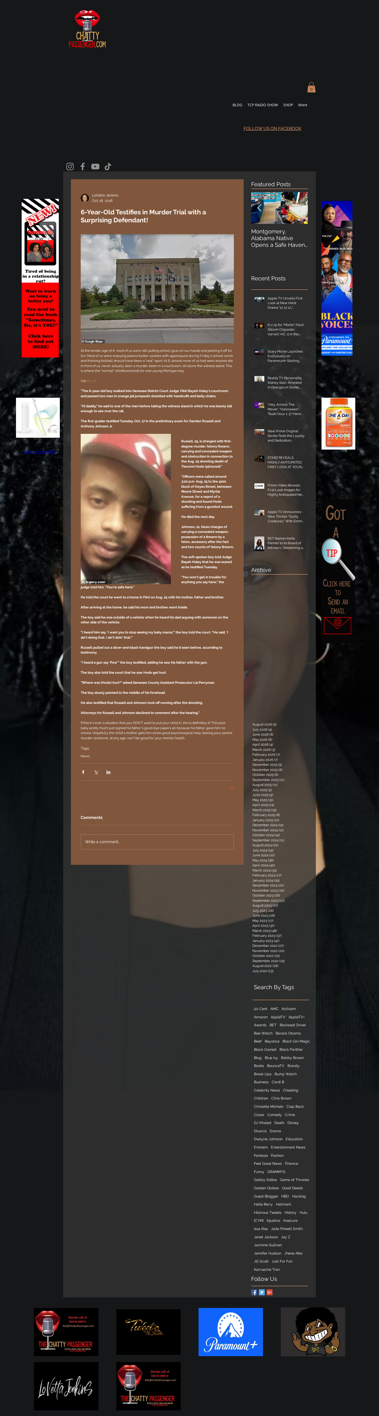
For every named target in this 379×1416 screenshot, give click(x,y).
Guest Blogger (266, 1196)
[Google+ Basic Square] (270, 1292)
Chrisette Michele (268, 1106)
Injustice (273, 1220)
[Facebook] (83, 166)
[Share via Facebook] (83, 772)
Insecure (290, 1220)
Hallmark (283, 1204)
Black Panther (291, 1049)
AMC (274, 1009)
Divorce (260, 1131)
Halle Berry (263, 1204)
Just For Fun (282, 1261)
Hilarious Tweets (268, 1212)
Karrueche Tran (267, 1269)
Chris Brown (281, 1098)
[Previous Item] (259, 208)
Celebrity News (267, 1090)
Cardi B (278, 1082)
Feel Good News (268, 1163)
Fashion (277, 1155)
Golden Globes (266, 1188)
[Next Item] (299, 208)
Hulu (303, 1212)
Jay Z (285, 1237)
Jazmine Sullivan (268, 1245)
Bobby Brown (292, 1058)
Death (279, 1123)
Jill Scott (261, 1261)
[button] (311, 87)
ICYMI (258, 1220)
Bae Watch (263, 1033)
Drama (275, 1131)
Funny (259, 1172)
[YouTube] (95, 166)
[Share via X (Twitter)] (95, 772)
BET (273, 1025)
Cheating (290, 1090)
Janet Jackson (266, 1237)
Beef (258, 1041)
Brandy (293, 1066)
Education (294, 1139)
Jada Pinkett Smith (287, 1229)
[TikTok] (108, 166)
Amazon (261, 1017)
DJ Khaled (262, 1123)
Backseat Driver (293, 1025)
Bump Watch (286, 1074)
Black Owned (265, 1049)
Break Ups (262, 1074)
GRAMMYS (276, 1172)
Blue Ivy (271, 1058)
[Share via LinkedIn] (108, 772)
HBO (285, 1196)
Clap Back (295, 1106)
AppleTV (278, 1017)
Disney (293, 1123)
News (85, 756)
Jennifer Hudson (267, 1253)
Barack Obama (288, 1033)
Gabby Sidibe (265, 1180)
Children (261, 1098)
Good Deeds (292, 1188)
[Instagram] (70, 166)
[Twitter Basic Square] (262, 1292)
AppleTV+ (297, 1017)
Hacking (299, 1196)
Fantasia (261, 1155)
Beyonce (272, 1041)
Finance (291, 1163)
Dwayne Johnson (268, 1139)
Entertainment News (288, 1147)
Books (259, 1066)
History (290, 1212)
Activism (289, 1009)
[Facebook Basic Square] (254, 1292)
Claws (259, 1115)
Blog (258, 1058)
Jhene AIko (293, 1253)
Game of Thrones (294, 1180)
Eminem (261, 1147)
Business (261, 1082)
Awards (260, 1025)
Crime (290, 1115)
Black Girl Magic (296, 1041)
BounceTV (275, 1066)
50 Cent (260, 1009)
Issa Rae (261, 1229)
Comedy (274, 1115)
